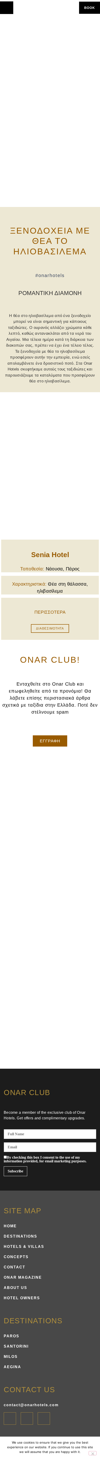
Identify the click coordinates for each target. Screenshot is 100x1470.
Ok (42, 1460)
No (57, 1460)
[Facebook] (10, 1418)
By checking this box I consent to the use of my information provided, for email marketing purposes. (45, 1159)
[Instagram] (27, 1418)
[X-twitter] (44, 1418)
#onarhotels (50, 275)
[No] (93, 1453)
